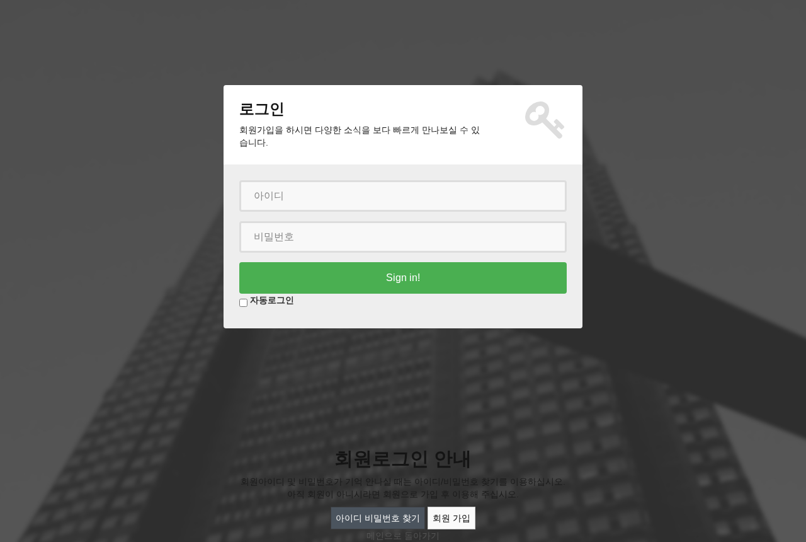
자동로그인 (272, 300)
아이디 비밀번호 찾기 (378, 518)
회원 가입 (451, 518)
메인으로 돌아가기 (403, 536)
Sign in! (403, 277)
